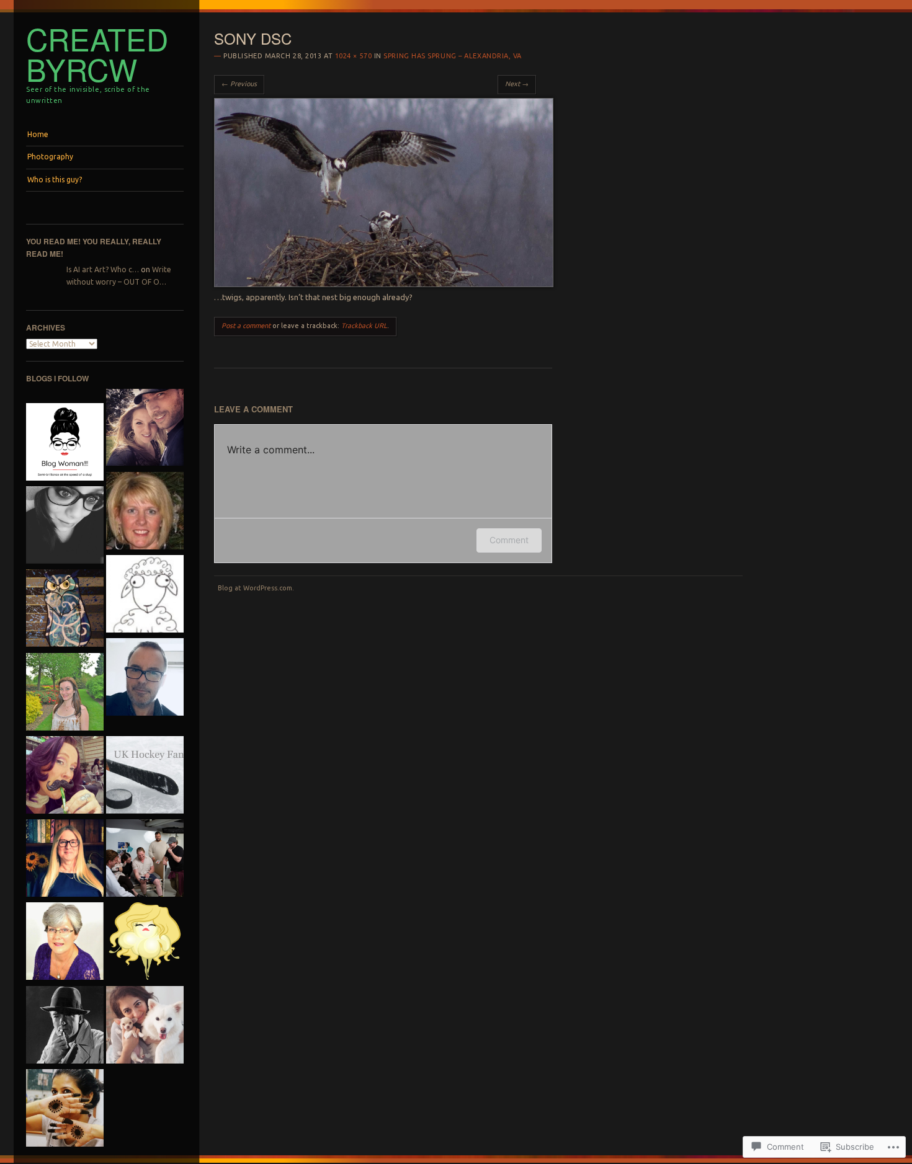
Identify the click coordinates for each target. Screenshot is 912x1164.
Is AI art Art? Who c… (102, 269)
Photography (50, 157)
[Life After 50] (145, 512)
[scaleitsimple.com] (65, 693)
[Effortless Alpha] (145, 429)
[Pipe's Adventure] (65, 776)
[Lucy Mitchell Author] (65, 859)
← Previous (239, 83)
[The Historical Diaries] (65, 526)
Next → (517, 83)
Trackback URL (364, 325)
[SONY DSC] (383, 284)
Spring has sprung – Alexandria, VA (452, 56)
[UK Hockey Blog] (145, 776)
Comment (509, 540)
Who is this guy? (54, 179)
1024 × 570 (353, 56)
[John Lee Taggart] (145, 859)
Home (37, 134)
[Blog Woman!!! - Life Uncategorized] (65, 443)
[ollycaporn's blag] (145, 678)
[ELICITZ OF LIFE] (65, 1109)
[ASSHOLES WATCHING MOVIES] (145, 942)
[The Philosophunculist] (65, 609)
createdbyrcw (97, 54)
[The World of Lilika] (145, 1026)
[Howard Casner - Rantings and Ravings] (65, 1026)
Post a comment (245, 325)
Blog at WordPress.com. (256, 588)
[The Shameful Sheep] (145, 595)
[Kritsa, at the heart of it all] (65, 942)
